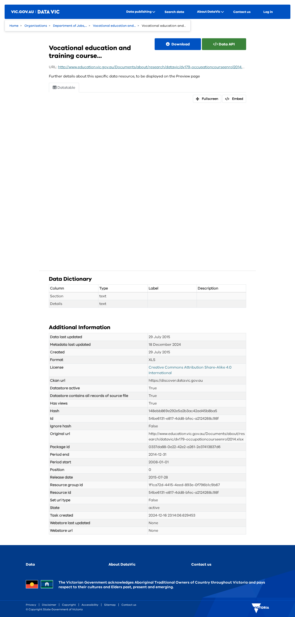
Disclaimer (49, 605)
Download (180, 44)
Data (30, 564)
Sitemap (110, 605)
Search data (174, 12)
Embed (237, 99)
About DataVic (122, 564)
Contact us (242, 12)
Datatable (65, 87)
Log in (268, 12)
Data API (226, 44)
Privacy (31, 605)
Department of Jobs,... (70, 26)
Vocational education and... (114, 26)
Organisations (35, 26)
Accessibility (90, 605)
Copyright (69, 605)
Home (13, 26)
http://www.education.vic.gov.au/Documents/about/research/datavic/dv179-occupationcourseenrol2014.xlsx (153, 67)
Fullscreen (210, 99)
